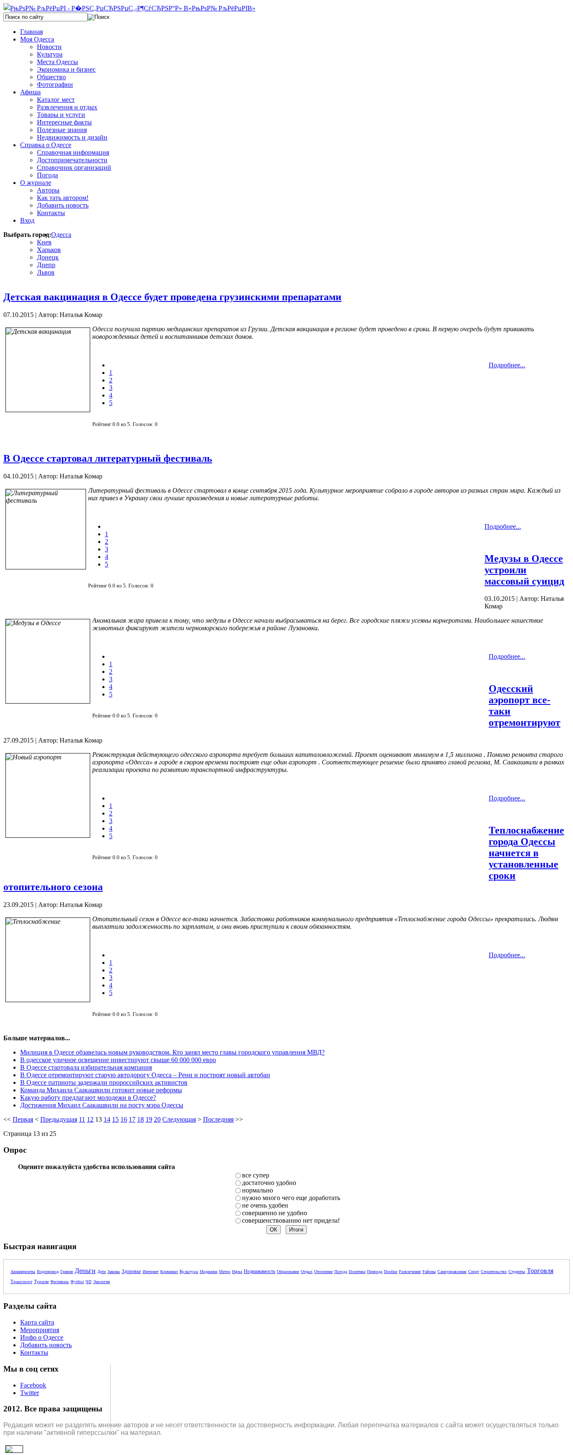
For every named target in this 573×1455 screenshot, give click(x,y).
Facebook (33, 1385)
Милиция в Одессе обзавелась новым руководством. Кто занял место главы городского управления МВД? (172, 1052)
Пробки (390, 1271)
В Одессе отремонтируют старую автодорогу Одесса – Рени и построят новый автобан (145, 1074)
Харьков (49, 249)
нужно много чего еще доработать (291, 1197)
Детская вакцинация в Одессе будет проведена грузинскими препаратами (172, 296)
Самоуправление (452, 1271)
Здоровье (131, 1271)
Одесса (61, 234)
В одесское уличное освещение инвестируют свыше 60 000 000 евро (118, 1059)
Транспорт (21, 1281)
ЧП (88, 1281)
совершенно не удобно (274, 1212)
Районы (429, 1271)
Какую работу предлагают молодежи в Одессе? (88, 1097)
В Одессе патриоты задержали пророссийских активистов (104, 1082)
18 (140, 1119)
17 (132, 1119)
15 (115, 1119)
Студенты (516, 1271)
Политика (357, 1271)
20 (157, 1119)
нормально (257, 1190)
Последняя (218, 1119)
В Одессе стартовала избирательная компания (86, 1067)
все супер (255, 1175)
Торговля (540, 1270)
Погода (340, 1271)
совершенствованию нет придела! (291, 1220)
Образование (288, 1271)
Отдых (307, 1271)
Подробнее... (507, 365)
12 (90, 1119)
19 (149, 1119)
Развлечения (410, 1271)
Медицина (208, 1271)
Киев (44, 242)
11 (82, 1119)
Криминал (169, 1271)
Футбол (77, 1281)
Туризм (41, 1281)
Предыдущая (58, 1119)
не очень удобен (265, 1205)
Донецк (48, 257)
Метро (224, 1271)
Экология (101, 1281)
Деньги (85, 1270)
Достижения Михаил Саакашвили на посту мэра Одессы (101, 1105)
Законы (113, 1271)
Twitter (29, 1392)
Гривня (66, 1271)
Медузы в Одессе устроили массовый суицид (524, 570)
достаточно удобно (269, 1182)
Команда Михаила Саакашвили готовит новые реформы (101, 1090)
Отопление (323, 1271)
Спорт (473, 1271)
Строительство (494, 1271)
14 (107, 1119)
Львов (46, 272)
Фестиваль (59, 1281)
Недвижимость (259, 1271)
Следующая (179, 1119)
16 (123, 1119)
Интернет (151, 1271)
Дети (101, 1271)
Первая (23, 1119)
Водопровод (48, 1271)
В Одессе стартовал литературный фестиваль (107, 458)
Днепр (46, 264)
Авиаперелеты (22, 1271)
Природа (374, 1271)
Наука (237, 1271)
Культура (189, 1271)
